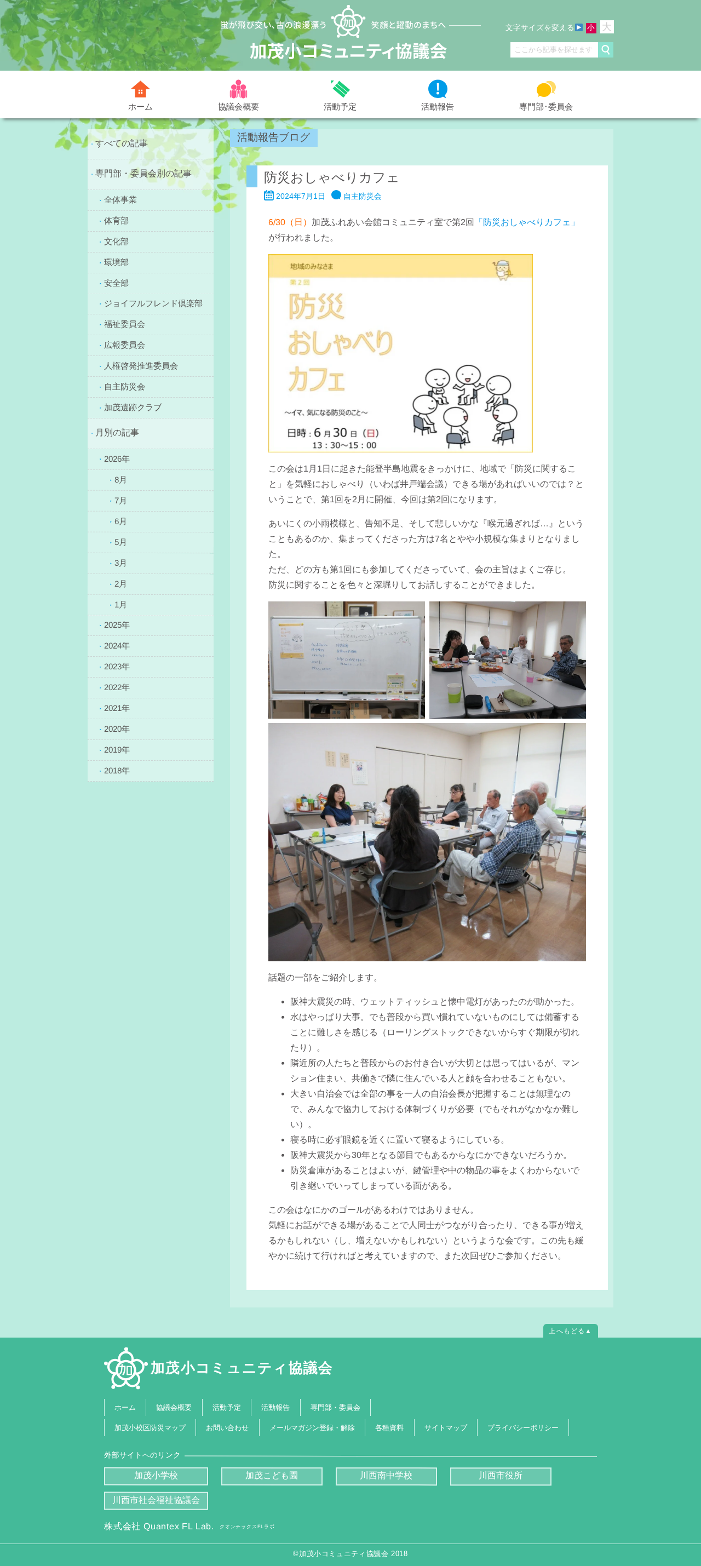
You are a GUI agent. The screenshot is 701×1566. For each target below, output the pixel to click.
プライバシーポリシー (523, 1428)
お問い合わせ (227, 1428)
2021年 (117, 708)
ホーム (140, 106)
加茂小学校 (156, 1475)
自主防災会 (124, 386)
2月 (120, 583)
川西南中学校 (386, 1475)
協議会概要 (238, 106)
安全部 (116, 282)
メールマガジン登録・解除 (312, 1428)
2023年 (117, 666)
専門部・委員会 (335, 1407)
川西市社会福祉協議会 (156, 1500)
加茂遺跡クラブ (133, 407)
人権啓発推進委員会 (141, 365)
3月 (120, 562)
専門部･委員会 (546, 106)
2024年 (117, 645)
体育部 (116, 220)
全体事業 (120, 199)
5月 (120, 541)
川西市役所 (500, 1476)
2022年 (117, 687)
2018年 (117, 770)
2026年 (117, 458)
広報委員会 (124, 344)
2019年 (117, 749)
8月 (120, 479)
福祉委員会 (124, 324)
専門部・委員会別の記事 (143, 173)
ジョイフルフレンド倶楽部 (153, 303)
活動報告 (437, 106)
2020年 (117, 728)
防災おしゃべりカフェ (332, 177)
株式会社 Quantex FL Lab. (189, 1526)
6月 (120, 520)
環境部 (116, 261)
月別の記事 (117, 432)
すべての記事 (121, 143)
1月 (120, 604)
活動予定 (340, 106)
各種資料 (389, 1428)
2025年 (117, 624)
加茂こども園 (271, 1475)
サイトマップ (445, 1428)
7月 (120, 499)
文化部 (116, 240)
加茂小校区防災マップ (150, 1428)
